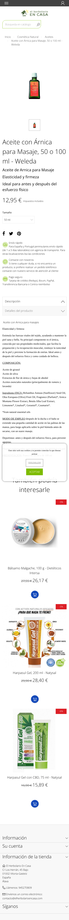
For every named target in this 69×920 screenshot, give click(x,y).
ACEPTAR (34, 472)
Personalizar (34, 463)
